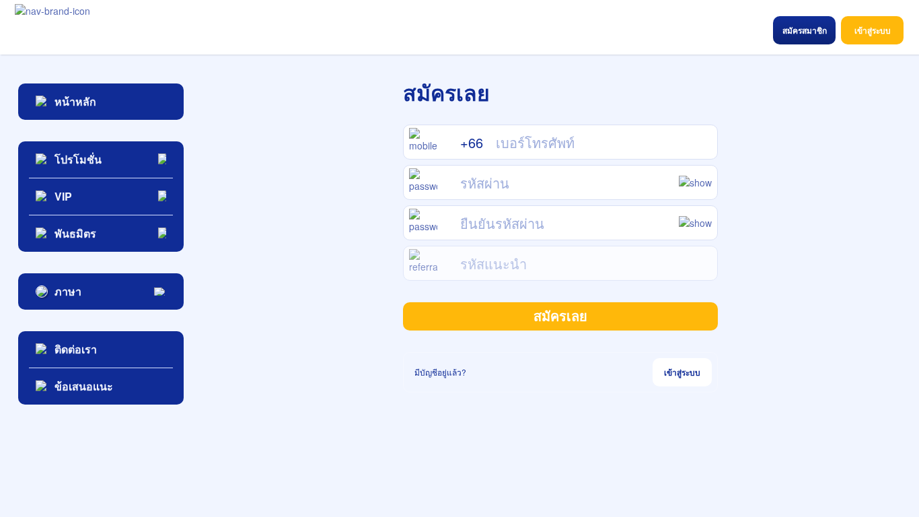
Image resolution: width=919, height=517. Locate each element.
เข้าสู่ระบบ (682, 372)
